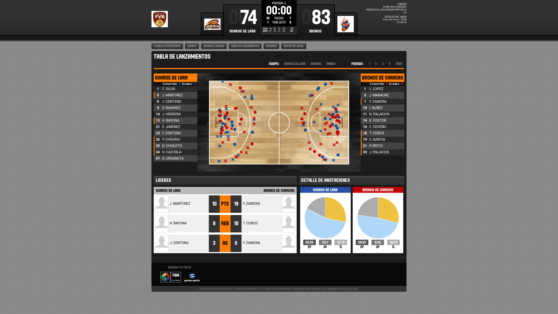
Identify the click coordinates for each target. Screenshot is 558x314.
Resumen (271, 46)
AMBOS (330, 64)
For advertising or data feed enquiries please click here (326, 288)
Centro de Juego (294, 46)
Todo (398, 64)
